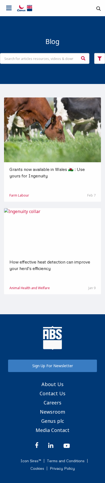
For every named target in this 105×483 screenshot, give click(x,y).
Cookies (37, 468)
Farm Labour (19, 195)
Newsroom (52, 411)
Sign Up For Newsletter (52, 365)
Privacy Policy (62, 468)
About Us (52, 384)
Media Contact (52, 430)
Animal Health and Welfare (29, 288)
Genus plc (52, 421)
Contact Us (52, 393)
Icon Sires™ (30, 461)
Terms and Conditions (66, 461)
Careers (52, 402)
